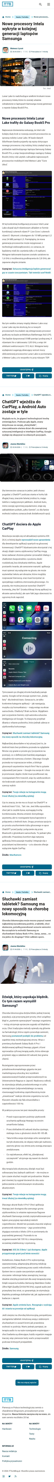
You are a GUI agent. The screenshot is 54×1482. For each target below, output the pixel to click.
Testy (31, 1434)
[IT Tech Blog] (7, 4)
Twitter (10, 376)
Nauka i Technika (22, 17)
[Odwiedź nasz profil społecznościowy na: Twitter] (9, 1476)
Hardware (6, 1429)
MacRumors (15, 855)
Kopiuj (45, 376)
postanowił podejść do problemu (27, 1036)
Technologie (35, 1429)
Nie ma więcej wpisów (27, 1382)
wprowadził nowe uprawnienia (35, 540)
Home (8, 17)
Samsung (14, 1348)
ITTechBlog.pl (14, 1471)
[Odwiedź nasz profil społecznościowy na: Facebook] (3, 1476)
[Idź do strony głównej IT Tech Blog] (27, 1401)
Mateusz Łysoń (16, 48)
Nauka (32, 1438)
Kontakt (6, 1456)
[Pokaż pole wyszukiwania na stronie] (40, 4)
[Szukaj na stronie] (48, 4)
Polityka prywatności (12, 1461)
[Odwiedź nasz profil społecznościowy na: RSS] (15, 1476)
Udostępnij (25, 370)
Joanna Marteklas (17, 444)
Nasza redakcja (9, 1451)
